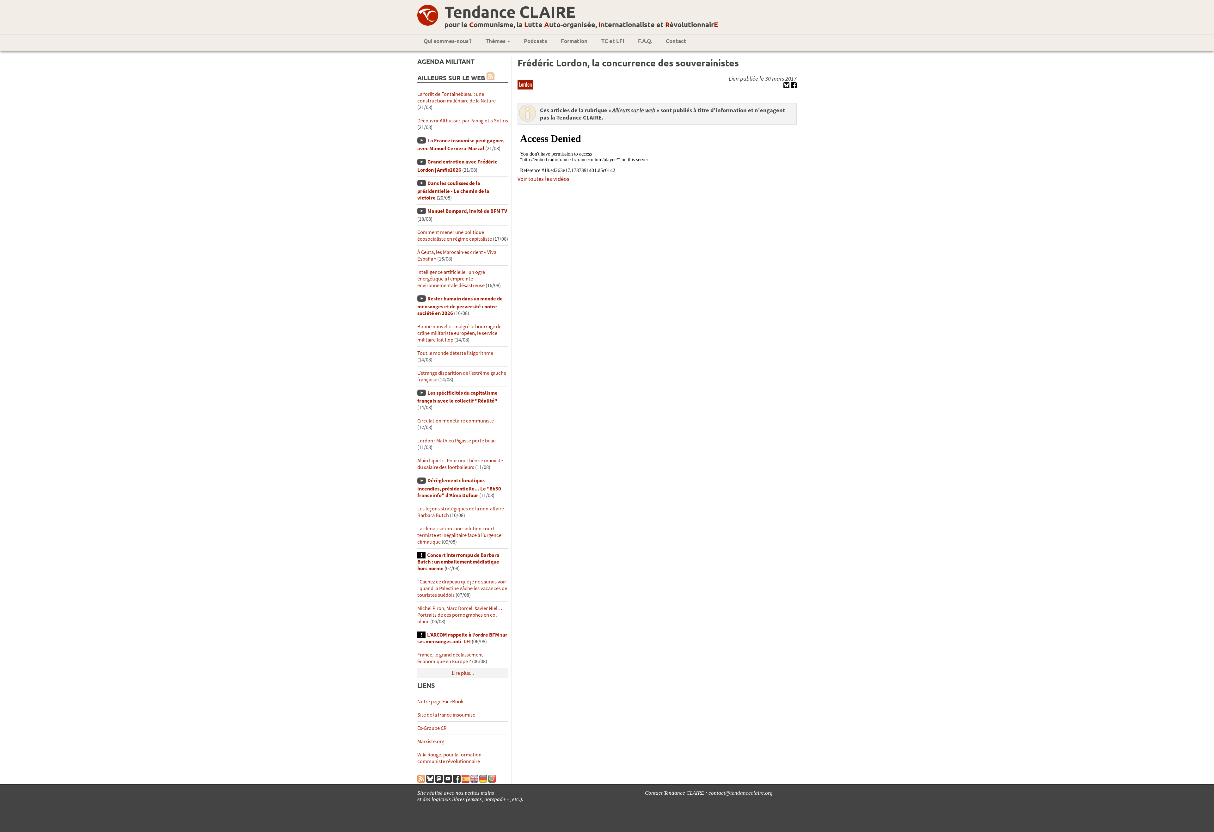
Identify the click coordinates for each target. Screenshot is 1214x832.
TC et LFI (612, 41)
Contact (676, 41)
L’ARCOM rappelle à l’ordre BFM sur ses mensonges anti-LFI (462, 638)
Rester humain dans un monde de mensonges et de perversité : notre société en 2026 (460, 306)
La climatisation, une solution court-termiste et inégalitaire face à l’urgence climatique (459, 535)
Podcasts (535, 41)
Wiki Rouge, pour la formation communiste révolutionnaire (449, 758)
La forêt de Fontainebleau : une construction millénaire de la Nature (456, 97)
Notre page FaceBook (440, 701)
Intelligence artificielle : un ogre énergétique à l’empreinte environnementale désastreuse (451, 279)
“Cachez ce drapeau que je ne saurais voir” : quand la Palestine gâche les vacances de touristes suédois (462, 588)
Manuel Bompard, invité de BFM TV (467, 211)
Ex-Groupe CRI (432, 728)
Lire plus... (463, 673)
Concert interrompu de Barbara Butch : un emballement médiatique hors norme (458, 562)
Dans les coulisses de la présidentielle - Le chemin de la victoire (453, 190)
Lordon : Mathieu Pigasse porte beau (456, 440)
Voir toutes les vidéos (543, 178)
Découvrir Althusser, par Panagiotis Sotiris (462, 120)
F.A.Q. (645, 41)
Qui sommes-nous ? (448, 41)
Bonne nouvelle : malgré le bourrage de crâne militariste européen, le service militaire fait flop (459, 333)
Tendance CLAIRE (510, 12)
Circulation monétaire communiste (455, 420)
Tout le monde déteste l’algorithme (455, 353)
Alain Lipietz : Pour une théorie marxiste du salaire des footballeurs (460, 464)
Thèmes (496, 41)
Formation (574, 41)
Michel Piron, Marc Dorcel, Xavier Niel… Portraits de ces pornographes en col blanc (459, 615)
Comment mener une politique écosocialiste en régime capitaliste (454, 235)
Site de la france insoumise (446, 715)
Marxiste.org (430, 741)
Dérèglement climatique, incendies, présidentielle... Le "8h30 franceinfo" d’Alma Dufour (459, 487)
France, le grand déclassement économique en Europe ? (450, 658)
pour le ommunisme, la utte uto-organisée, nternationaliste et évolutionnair (581, 24)
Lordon (525, 84)
